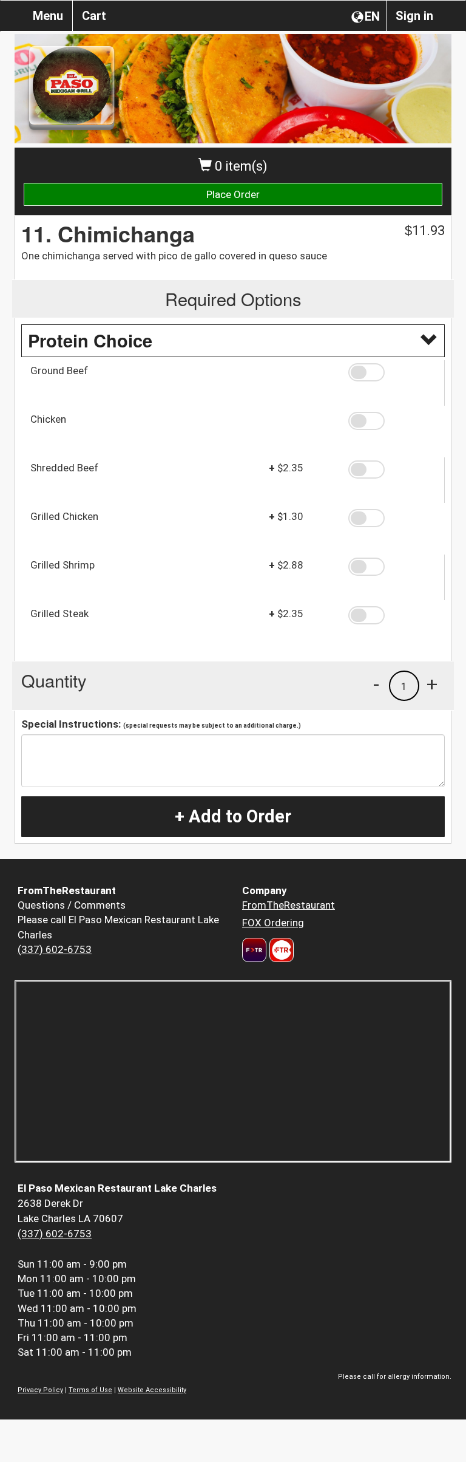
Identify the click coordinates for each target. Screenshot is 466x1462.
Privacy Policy (40, 1390)
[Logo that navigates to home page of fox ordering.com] (280, 950)
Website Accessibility (152, 1390)
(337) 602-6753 (55, 949)
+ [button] (432, 683)
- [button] (376, 683)
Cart (94, 16)
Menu (48, 16)
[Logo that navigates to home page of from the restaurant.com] (254, 950)
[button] (392, 372)
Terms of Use (90, 1390)
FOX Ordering (273, 923)
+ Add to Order (233, 816)
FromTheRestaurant (288, 905)
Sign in (414, 16)
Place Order (233, 194)
